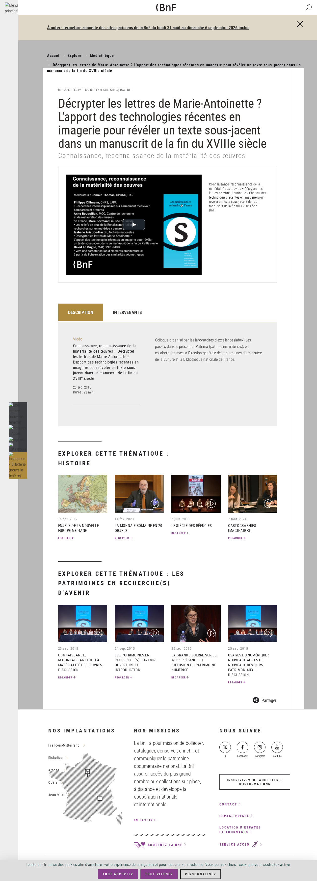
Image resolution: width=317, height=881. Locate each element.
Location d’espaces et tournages (240, 829)
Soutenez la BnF (164, 845)
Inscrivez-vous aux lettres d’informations (255, 782)
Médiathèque (102, 55)
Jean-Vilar (56, 794)
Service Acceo (235, 844)
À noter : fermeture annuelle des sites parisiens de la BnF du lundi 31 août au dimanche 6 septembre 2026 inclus (148, 27)
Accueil (54, 55)
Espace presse (234, 816)
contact (228, 804)
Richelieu (55, 757)
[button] (18, 431)
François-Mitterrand (64, 745)
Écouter (64, 538)
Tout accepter (118, 874)
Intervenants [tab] (127, 312)
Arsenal (54, 770)
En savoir (143, 820)
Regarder (122, 538)
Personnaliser (200, 874)
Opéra (53, 782)
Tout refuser (159, 874)
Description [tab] (80, 312)
